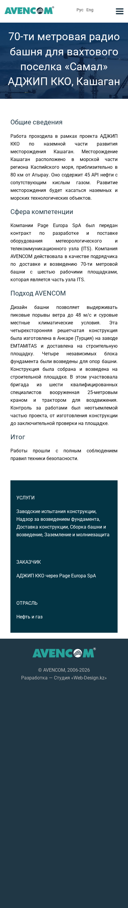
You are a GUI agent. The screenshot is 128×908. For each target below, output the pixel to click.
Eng (89, 9)
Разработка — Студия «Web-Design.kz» (64, 678)
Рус (80, 9)
